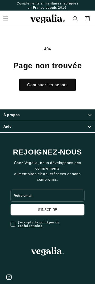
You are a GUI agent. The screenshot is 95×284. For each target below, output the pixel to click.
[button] (6, 19)
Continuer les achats (47, 85)
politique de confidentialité (39, 224)
